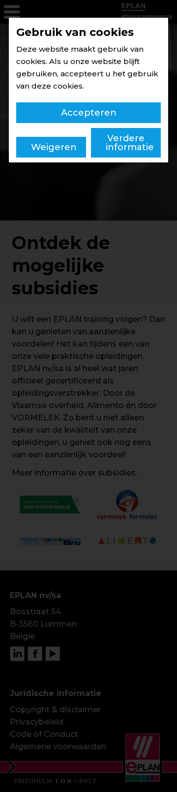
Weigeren (54, 147)
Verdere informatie (130, 143)
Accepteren (89, 112)
